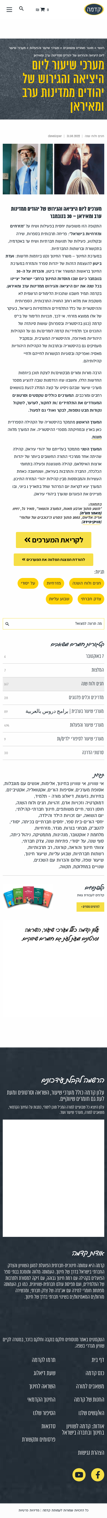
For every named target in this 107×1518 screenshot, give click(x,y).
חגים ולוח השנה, (30, 803)
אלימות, (47, 783)
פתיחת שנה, (56, 841)
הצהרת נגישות (91, 1453)
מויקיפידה (91, 522)
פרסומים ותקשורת (38, 1439)
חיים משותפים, (69, 809)
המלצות (54, 670)
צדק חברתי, (33, 841)
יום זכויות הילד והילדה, (60, 815)
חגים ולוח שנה (54, 684)
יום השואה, (93, 815)
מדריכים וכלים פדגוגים (54, 697)
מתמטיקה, (41, 835)
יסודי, (15, 822)
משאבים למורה (90, 1386)
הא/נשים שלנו (91, 1413)
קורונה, (59, 847)
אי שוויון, (95, 783)
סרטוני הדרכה (54, 753)
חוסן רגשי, (94, 809)
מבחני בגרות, (75, 828)
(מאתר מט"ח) (91, 513)
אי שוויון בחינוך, (71, 783)
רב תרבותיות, (39, 847)
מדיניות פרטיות (29, 1510)
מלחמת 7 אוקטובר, (86, 835)
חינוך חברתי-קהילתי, (34, 809)
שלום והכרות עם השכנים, (56, 860)
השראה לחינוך (42, 1386)
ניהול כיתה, (20, 835)
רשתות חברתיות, (88, 854)
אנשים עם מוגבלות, (21, 783)
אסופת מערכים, (89, 790)
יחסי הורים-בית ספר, (84, 822)
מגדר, (57, 828)
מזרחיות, (42, 828)
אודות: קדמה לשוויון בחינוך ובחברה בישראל (83, 1429)
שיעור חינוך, (35, 854)
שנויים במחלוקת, (88, 867)
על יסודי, (77, 841)
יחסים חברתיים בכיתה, (42, 822)
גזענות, (81, 796)
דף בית (98, 1360)
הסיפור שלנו (44, 1413)
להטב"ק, (96, 828)
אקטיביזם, (15, 790)
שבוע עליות (59, 599)
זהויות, (53, 803)
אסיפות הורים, (60, 790)
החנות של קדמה (89, 1400)
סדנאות (48, 1426)
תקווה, (65, 867)
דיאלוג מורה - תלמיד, (54, 796)
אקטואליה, (36, 790)
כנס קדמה (95, 1373)
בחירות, (96, 796)
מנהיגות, (60, 835)
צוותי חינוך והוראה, (85, 847)
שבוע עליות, (59, 854)
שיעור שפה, (92, 860)
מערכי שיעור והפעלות (44, 48)
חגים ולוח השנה (86, 583)
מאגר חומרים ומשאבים (78, 48)
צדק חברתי (91, 599)
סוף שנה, (95, 841)
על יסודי (28, 583)
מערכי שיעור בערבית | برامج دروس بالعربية (54, 711)
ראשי (100, 48)
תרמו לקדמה (43, 1360)
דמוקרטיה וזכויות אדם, (82, 803)
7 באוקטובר (54, 656)
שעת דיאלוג (44, 1373)
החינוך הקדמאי (41, 1400)
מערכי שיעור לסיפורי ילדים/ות (54, 739)
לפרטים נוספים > (90, 907)
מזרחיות (54, 583)
